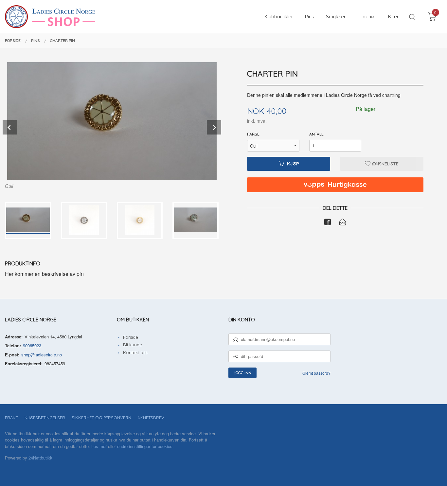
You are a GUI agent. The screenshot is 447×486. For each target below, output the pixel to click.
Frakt (11, 417)
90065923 (32, 345)
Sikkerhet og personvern (101, 417)
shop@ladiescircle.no (41, 354)
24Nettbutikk (40, 458)
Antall (316, 134)
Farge (253, 134)
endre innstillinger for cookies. (145, 446)
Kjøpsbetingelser (45, 417)
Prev (10, 127)
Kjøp (293, 164)
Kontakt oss (135, 352)
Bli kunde (132, 344)
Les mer (99, 446)
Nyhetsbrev (151, 417)
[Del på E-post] (343, 223)
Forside (130, 337)
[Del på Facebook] (327, 223)
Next (214, 127)
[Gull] (112, 121)
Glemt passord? (316, 373)
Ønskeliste (385, 164)
